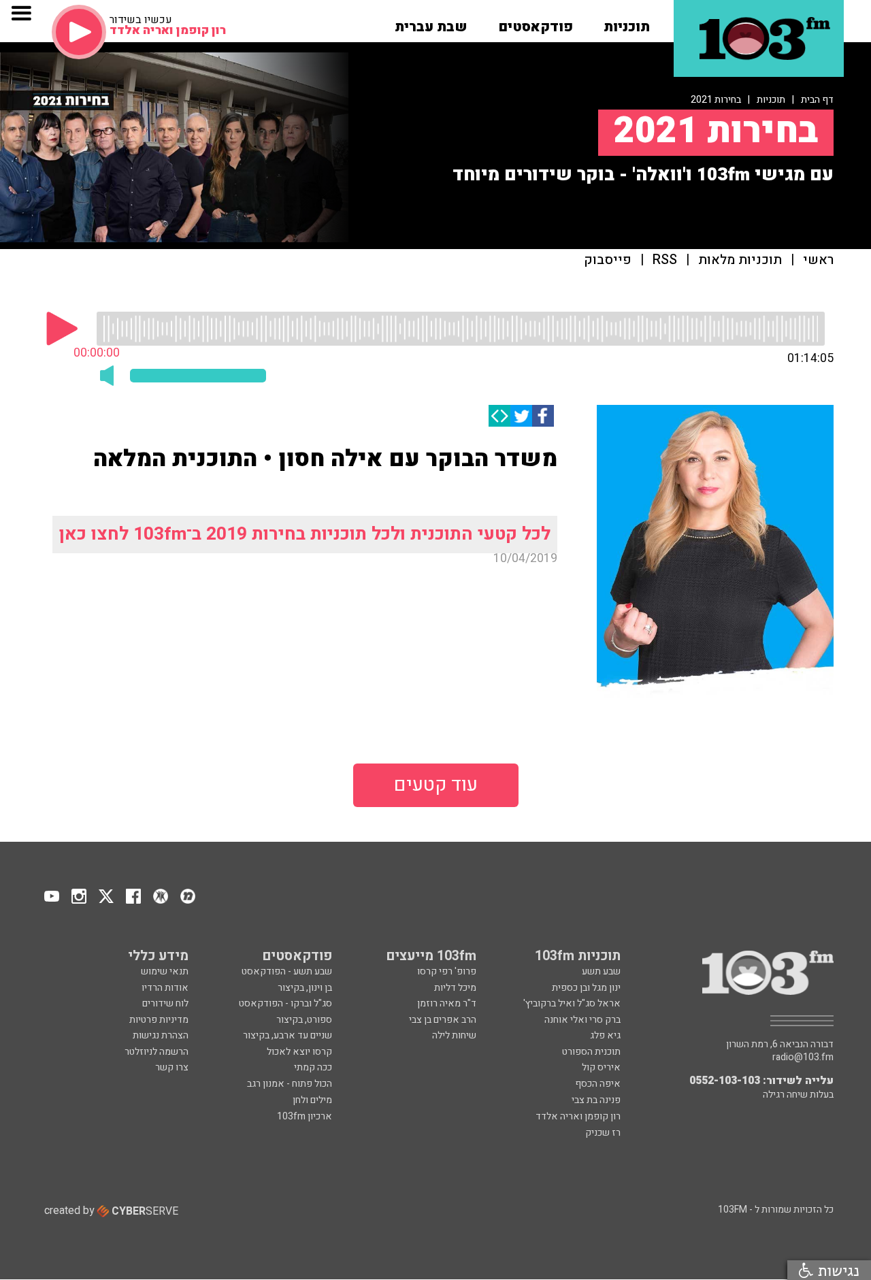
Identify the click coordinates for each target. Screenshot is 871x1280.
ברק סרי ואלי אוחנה (582, 1020)
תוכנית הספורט (591, 1052)
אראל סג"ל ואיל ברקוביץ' (572, 1003)
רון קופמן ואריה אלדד (578, 1116)
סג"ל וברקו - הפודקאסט (285, 1003)
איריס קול (601, 1067)
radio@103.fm (803, 1057)
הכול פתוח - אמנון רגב (289, 1084)
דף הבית (817, 100)
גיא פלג (605, 1035)
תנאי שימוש (164, 971)
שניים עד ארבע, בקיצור (287, 1035)
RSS (665, 260)
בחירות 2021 (716, 100)
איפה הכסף (598, 1084)
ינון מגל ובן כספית (586, 988)
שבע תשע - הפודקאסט (287, 971)
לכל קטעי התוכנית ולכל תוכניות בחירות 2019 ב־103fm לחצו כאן (304, 534)
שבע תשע (601, 971)
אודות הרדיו (165, 988)
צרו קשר (171, 1067)
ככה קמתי (313, 1067)
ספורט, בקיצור (304, 1020)
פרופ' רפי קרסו (446, 971)
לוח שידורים (165, 1003)
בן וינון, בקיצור (305, 988)
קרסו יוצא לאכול (299, 1052)
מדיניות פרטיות (158, 1020)
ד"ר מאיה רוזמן (446, 1003)
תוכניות (771, 100)
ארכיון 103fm (304, 1116)
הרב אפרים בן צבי (442, 1020)
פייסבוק (607, 260)
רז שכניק (603, 1133)
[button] (627, 22)
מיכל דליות (455, 988)
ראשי (818, 260)
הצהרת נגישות (160, 1035)
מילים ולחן (312, 1100)
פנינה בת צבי (596, 1100)
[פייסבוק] (543, 416)
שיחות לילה (454, 1035)
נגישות (836, 1270)
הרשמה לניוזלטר (156, 1052)
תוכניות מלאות (740, 260)
